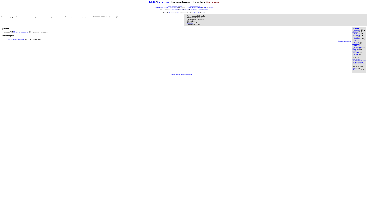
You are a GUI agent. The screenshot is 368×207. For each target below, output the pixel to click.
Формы (177, 12)
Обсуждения (193, 9)
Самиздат (188, 7)
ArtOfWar (210, 7)
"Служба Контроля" (357, 62)
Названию (203, 12)
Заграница (199, 7)
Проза (169, 6)
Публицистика (357, 47)
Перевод (355, 49)
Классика (165, 7)
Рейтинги (186, 9)
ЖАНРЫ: (355, 28)
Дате (199, 12)
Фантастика (163, 2)
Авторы (165, 12)
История (197, 6)
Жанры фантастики (171, 12)
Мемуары (355, 52)
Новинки (200, 9)
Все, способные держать (359, 60)
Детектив (355, 42)
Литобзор (355, 44)
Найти (181, 9)
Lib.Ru (152, 2)
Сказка (354, 37)
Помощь (205, 9)
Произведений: (357, 70)
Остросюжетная (173, 7)
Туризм (205, 7)
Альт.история (356, 38)
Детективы (192, 6)
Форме (189, 12)
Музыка (194, 7)
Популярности (194, 12)
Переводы (174, 6)
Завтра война (356, 59)
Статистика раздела (344, 41)
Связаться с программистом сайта (181, 75)
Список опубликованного (15, 39)
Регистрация (175, 9)
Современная (159, 7)
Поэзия (180, 6)
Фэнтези (355, 32)
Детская (355, 54)
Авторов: (355, 68)
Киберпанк (356, 33)
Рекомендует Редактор (358, 63)
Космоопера (356, 35)
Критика (355, 45)
